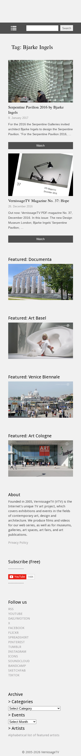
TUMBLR (14, 647)
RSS (11, 609)
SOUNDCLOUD (19, 661)
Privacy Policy (18, 543)
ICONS (13, 656)
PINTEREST (16, 642)
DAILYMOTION (19, 618)
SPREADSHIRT (18, 637)
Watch (40, 145)
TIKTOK (13, 675)
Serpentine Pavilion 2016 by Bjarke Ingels (36, 109)
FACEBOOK (16, 628)
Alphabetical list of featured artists (33, 735)
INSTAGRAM (17, 651)
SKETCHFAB (17, 670)
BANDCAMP (17, 666)
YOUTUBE (15, 614)
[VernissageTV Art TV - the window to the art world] (29, 11)
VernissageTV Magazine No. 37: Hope (38, 200)
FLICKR (13, 633)
